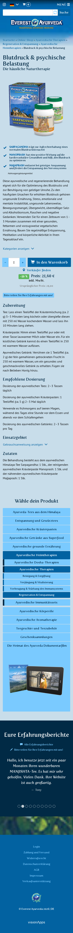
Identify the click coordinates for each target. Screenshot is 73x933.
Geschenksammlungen (36, 637)
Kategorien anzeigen (16, 248)
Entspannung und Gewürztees (36, 520)
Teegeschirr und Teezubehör (36, 628)
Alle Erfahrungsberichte (38, 744)
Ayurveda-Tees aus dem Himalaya (36, 512)
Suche (64, 12)
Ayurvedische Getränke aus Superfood (36, 538)
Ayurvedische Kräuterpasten (36, 529)
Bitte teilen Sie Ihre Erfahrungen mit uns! (38, 749)
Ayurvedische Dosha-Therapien (36, 562)
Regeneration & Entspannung (20, 43)
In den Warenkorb (52, 262)
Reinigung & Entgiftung (36, 575)
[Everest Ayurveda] (36, 24)
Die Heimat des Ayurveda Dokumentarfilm (36, 645)
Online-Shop (25, 40)
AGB (36, 869)
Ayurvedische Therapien (50, 40)
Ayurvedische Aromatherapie (36, 620)
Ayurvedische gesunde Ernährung (37, 546)
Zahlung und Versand (36, 852)
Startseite (9, 40)
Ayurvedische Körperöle (36, 611)
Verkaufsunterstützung (36, 881)
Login (36, 846)
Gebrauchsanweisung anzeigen (23, 444)
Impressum (36, 875)
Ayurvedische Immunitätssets (36, 602)
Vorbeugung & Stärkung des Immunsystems (36, 588)
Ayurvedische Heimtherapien (36, 555)
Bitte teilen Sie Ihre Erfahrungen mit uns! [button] (28, 295)
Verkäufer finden (38, 270)
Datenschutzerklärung (36, 863)
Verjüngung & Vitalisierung (36, 582)
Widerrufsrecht (36, 858)
